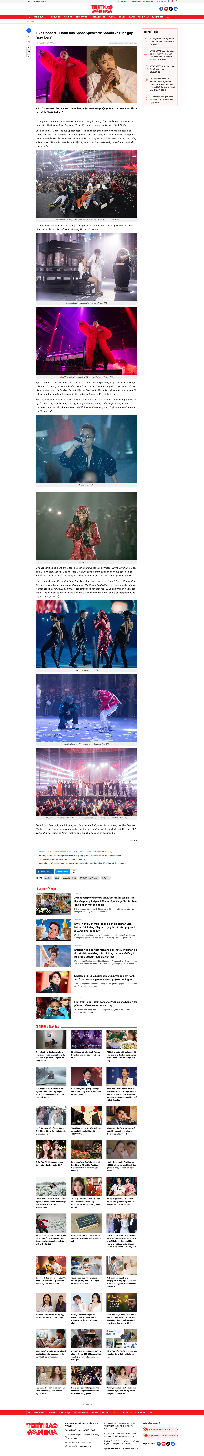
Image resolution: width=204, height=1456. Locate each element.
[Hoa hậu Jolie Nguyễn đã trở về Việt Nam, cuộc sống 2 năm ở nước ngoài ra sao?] (51, 1375)
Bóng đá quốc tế (97, 17)
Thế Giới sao (143, 17)
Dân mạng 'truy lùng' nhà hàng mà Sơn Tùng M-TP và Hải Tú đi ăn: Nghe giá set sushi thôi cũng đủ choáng (85, 1166)
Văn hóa (112, 17)
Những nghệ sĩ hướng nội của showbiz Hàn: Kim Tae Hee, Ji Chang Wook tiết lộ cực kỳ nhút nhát (84, 1318)
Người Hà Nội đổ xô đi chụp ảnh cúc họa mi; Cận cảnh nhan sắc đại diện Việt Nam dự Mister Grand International (51, 1203)
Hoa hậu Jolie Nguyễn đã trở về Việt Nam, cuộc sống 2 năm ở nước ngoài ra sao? (51, 1391)
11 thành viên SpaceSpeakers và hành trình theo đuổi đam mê (62, 859)
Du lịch (122, 17)
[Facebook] (168, 1)
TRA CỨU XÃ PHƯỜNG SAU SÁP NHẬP (143, 1)
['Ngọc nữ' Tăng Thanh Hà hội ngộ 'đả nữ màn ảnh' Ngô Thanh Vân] (51, 1302)
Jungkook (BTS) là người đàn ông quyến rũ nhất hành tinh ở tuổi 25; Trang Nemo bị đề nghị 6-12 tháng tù (104, 978)
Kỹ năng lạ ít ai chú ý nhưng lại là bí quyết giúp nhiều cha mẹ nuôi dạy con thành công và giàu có (51, 1354)
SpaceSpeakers (69, 878)
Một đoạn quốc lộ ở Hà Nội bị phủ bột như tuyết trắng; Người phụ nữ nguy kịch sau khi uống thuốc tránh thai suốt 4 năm (51, 1093)
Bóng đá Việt (81, 17)
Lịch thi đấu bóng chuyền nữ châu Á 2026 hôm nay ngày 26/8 (161, 100)
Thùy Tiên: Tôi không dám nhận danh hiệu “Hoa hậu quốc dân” (49, 1163)
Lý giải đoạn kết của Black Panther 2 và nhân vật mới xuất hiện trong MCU (86, 1055)
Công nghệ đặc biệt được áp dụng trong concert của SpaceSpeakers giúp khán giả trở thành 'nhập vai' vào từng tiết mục (83, 863)
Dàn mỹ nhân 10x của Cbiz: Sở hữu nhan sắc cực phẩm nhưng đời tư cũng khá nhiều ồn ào (121, 1391)
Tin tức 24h (56, 17)
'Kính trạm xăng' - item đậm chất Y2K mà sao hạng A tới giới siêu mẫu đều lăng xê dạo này (105, 1004)
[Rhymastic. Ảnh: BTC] (86, 449)
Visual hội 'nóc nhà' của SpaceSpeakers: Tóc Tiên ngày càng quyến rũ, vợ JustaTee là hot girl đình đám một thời (80, 856)
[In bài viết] (28, 42)
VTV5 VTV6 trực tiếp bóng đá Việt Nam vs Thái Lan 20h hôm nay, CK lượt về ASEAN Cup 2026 (162, 55)
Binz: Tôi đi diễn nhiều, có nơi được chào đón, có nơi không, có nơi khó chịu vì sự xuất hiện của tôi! (51, 1281)
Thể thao (68, 17)
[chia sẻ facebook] (28, 36)
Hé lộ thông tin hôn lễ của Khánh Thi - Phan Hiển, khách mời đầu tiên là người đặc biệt (51, 1131)
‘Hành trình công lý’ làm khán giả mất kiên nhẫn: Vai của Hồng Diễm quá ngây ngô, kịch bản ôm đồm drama (121, 1166)
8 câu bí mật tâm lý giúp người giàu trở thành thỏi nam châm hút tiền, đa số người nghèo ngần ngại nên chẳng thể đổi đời (51, 1239)
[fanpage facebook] (161, 9)
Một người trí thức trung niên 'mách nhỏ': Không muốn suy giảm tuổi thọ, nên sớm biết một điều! (121, 1131)
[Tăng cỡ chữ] (28, 47)
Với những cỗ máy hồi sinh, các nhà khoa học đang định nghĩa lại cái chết (121, 1354)
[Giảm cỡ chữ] (28, 56)
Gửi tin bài (162, 1)
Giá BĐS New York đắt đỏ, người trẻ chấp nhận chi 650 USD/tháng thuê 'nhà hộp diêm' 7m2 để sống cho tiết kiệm (86, 1355)
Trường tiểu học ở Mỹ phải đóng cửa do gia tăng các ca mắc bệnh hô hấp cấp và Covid (85, 1281)
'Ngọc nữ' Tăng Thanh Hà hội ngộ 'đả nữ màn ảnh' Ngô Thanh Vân (50, 1315)
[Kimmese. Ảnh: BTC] (86, 526)
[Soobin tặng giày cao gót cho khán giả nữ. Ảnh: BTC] (86, 267)
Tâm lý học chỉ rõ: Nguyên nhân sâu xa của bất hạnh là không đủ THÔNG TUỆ (86, 1131)
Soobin (48, 878)
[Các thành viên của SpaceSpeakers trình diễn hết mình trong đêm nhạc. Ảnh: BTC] (86, 184)
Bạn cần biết (157, 17)
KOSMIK (105, 878)
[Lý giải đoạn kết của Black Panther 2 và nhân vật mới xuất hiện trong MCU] (86, 1039)
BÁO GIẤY (124, 1)
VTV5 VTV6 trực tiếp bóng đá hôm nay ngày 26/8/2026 (162, 69)
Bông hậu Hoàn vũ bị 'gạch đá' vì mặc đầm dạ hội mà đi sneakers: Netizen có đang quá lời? (85, 1391)
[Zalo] (176, 9)
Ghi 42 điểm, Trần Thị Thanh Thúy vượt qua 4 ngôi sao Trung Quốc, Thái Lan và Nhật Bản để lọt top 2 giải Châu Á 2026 (162, 84)
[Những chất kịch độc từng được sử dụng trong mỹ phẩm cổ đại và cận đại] (86, 1223)
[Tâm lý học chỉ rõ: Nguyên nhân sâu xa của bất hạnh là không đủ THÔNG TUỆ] (86, 1115)
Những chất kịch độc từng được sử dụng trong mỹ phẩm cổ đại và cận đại (86, 1238)
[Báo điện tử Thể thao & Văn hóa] (102, 9)
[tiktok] (171, 9)
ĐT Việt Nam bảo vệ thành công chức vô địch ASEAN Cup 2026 (162, 41)
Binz (57, 878)
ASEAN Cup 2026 (40, 17)
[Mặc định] (28, 52)
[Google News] (122, 44)
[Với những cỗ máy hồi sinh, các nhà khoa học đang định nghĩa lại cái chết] (121, 1338)
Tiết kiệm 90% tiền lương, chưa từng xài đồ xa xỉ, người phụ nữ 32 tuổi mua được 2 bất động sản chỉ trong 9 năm (50, 1056)
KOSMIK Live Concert (89, 878)
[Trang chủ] (29, 17)
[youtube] (166, 9)
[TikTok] (177, 1)
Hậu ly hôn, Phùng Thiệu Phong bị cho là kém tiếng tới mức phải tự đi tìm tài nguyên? (86, 1091)
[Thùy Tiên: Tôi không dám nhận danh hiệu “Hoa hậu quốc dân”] (51, 1149)
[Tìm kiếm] (28, 9)
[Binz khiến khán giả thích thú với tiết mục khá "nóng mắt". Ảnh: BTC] (86, 341)
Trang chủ (30, 21)
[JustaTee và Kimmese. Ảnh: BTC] (86, 634)
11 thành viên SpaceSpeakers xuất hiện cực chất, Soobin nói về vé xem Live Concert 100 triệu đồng (75, 852)
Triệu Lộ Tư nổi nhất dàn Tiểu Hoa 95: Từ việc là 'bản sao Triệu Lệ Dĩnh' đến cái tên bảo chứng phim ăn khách (85, 1203)
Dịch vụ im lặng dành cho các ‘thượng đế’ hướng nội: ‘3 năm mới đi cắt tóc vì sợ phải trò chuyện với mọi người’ (121, 1282)
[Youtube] (172, 1)
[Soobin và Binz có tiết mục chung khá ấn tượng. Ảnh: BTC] (86, 708)
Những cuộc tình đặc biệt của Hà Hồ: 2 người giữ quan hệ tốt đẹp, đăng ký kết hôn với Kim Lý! (120, 1202)
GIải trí (132, 17)
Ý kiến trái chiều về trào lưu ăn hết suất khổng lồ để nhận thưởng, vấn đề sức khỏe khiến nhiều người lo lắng (121, 1056)
